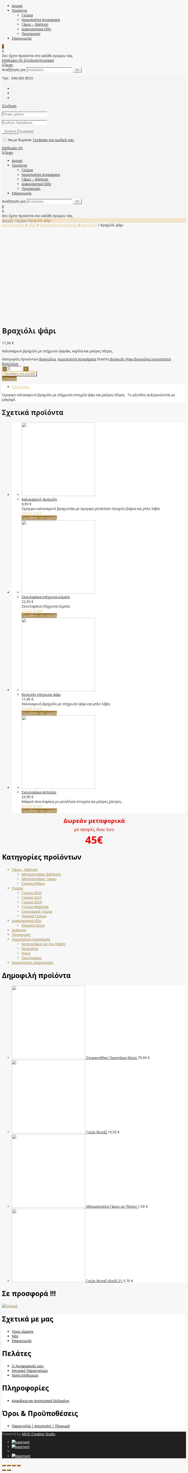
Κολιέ (26, 953)
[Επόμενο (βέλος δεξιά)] (9, 1470)
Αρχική (17, 5)
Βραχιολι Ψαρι (121, 359)
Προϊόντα (19, 10)
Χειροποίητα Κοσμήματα (41, 19)
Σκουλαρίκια (31, 957)
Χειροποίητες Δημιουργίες (32, 962)
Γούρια (27, 15)
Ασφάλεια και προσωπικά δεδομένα (40, 1400)
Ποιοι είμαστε (23, 1331)
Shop (32, 225)
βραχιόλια (142, 359)
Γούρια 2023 (32, 897)
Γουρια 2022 (32, 892)
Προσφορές (31, 33)
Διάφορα (19, 930)
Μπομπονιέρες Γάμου (39, 878)
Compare (9, 378)
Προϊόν (21, 220)
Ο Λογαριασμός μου (28, 1366)
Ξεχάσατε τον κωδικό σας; (53, 140)
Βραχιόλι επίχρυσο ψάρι (41, 694)
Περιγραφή (20, 386)
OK (77, 70)
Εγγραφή (26, 131)
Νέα (15, 1336)
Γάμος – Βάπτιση (35, 24)
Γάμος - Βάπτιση (25, 869)
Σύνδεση (9, 106)
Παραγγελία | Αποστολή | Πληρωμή (41, 1426)
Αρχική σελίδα (13, 225)
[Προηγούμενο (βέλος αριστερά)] (4, 1470)
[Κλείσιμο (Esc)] (4, 1465)
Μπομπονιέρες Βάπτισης (41, 874)
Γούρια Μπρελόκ (35, 906)
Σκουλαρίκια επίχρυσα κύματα (46, 597)
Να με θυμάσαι (20, 140)
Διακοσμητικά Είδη (36, 29)
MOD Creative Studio (38, 1434)
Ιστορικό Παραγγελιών (30, 1370)
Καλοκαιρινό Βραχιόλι (39, 499)
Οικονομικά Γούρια (37, 911)
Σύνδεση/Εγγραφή (39, 60)
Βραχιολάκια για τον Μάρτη (44, 944)
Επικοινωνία (21, 38)
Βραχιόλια (89, 225)
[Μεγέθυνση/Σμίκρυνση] (19, 1465)
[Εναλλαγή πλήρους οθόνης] (14, 1465)
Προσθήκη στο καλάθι (19, 374)
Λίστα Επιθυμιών (25, 1375)
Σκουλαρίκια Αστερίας (39, 792)
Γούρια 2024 (32, 902)
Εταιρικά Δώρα (33, 925)
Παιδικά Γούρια (34, 916)
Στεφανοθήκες (33, 883)
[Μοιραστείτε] (9, 1465)
